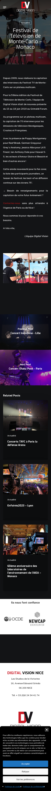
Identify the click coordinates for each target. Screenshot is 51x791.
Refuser (25, 771)
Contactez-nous (11, 203)
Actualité (25, 22)
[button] (46, 729)
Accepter (25, 764)
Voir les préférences (25, 779)
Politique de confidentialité (34, 786)
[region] (25, 268)
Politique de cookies (13, 786)
